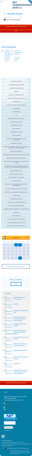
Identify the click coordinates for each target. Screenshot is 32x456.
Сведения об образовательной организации (16, 26)
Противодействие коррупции (16, 84)
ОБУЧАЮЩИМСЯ (16, 111)
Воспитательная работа (16, 121)
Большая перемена (17, 363)
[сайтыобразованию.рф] (29, 2)
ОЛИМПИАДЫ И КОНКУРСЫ (16, 151)
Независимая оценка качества (16, 266)
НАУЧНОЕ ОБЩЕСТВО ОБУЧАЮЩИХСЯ (16, 219)
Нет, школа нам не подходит (11, 407)
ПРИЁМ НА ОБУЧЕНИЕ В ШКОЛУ (16, 94)
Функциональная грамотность (16, 118)
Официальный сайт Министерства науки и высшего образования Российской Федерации (19, 318)
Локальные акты (16, 215)
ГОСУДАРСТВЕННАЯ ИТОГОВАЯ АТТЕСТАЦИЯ (16, 188)
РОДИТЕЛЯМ (16, 212)
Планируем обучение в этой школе (13, 409)
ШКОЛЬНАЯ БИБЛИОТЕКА (16, 170)
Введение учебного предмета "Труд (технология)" (16, 209)
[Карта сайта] (5, 13)
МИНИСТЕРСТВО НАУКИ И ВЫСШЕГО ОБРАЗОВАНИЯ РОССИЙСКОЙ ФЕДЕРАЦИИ (15, 332)
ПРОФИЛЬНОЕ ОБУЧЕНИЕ (16, 132)
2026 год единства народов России (16, 222)
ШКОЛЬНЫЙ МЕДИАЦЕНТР (16, 198)
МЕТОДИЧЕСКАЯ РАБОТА (16, 143)
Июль (27, 236)
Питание (16, 91)
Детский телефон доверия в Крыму (20, 350)
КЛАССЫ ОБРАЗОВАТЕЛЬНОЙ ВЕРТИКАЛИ (16, 225)
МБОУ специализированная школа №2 (22, 5)
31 (20, 257)
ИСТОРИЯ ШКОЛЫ (16, 101)
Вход (16, 283)
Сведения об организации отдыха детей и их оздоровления (16, 185)
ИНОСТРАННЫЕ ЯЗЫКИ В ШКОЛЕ (16, 205)
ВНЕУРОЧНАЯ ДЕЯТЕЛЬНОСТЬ (16, 174)
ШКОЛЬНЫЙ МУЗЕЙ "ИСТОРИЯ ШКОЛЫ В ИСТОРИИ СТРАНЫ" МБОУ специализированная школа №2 (16, 167)
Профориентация (16, 135)
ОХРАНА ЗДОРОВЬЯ (16, 180)
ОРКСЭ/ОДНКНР (16, 128)
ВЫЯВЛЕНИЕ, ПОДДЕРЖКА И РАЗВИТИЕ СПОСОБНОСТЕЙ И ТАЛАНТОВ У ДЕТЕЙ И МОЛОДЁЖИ (16, 147)
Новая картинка (10, 418)
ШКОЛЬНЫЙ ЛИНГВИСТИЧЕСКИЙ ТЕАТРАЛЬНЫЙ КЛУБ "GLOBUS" (16, 162)
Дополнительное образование (16, 177)
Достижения (16, 108)
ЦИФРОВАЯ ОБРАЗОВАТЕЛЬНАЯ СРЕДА (16, 98)
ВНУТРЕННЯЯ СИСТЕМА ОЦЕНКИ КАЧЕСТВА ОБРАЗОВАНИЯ (16, 139)
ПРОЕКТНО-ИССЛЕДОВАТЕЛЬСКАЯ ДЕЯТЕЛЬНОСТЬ (16, 192)
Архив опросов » (7, 430)
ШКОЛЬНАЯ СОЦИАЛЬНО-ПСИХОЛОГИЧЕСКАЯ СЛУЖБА (16, 154)
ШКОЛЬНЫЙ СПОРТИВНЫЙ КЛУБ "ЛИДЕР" (16, 158)
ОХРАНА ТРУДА (16, 195)
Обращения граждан (16, 81)
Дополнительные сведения (16, 88)
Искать (20, 17)
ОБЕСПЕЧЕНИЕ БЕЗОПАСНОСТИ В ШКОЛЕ (16, 105)
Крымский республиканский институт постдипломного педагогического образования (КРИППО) (20, 371)
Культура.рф (15, 303)
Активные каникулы (16, 125)
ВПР (16, 115)
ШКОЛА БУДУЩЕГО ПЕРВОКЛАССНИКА (16, 202)
